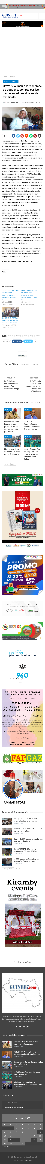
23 (22, 1140)
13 (5, 1136)
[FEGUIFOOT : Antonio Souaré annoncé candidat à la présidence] (32, 413)
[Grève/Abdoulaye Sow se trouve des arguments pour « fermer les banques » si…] (11, 297)
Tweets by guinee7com (22, 962)
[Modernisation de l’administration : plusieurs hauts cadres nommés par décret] (12, 413)
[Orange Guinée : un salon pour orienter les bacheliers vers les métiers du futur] (7, 821)
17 (28, 1136)
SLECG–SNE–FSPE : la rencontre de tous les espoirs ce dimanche (10, 320)
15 (17, 1136)
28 (11, 1143)
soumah (38, 335)
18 (34, 1136)
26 (40, 1140)
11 (34, 1132)
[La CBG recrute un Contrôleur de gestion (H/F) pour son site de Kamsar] (7, 862)
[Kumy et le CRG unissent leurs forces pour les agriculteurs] (7, 841)
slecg (31, 335)
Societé (15, 81)
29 (17, 1143)
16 (22, 1136)
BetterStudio (28, 1160)
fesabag (18, 335)
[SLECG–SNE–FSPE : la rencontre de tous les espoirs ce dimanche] (10, 312)
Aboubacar (10, 335)
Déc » (8, 1147)
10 (28, 1132)
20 (5, 1140)
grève (25, 335)
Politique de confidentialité (14, 1107)
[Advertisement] (22, 51)
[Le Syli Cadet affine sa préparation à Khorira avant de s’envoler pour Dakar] (32, 441)
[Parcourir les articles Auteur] (22, 356)
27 (5, 1143)
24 (28, 1140)
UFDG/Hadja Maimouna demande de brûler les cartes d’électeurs (32, 386)
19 (40, 1136)
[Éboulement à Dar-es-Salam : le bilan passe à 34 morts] (12, 441)
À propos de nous (11, 1103)
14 (11, 1136)
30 (22, 1143)
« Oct (4, 1147)
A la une (7, 81)
